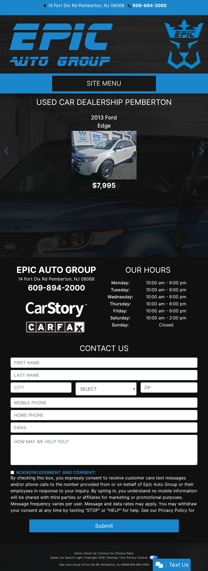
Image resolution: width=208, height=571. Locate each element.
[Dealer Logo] (104, 44)
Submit (104, 526)
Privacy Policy (172, 510)
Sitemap (112, 557)
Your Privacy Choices (134, 557)
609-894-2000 (150, 5)
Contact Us (106, 553)
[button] (7, 151)
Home (78, 553)
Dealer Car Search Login (66, 557)
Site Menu (104, 83)
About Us (90, 553)
